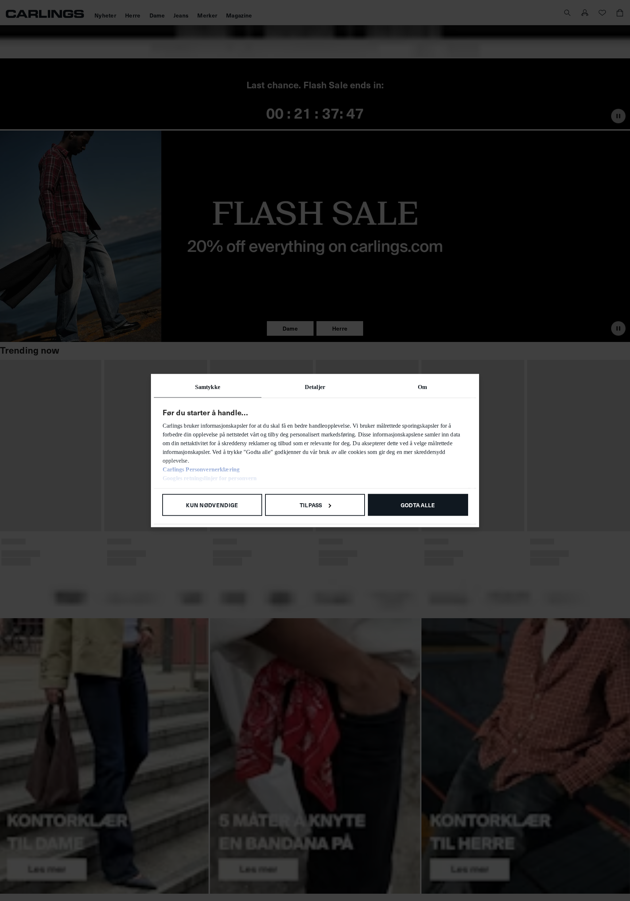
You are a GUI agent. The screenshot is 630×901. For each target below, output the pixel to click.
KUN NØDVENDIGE (212, 504)
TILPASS (311, 504)
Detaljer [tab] (315, 386)
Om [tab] (422, 386)
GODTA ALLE (418, 504)
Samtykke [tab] (207, 386)
